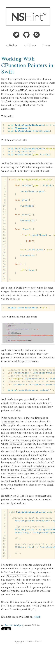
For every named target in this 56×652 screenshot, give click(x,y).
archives (30, 45)
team (46, 45)
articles (11, 45)
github (37, 616)
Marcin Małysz (14, 625)
